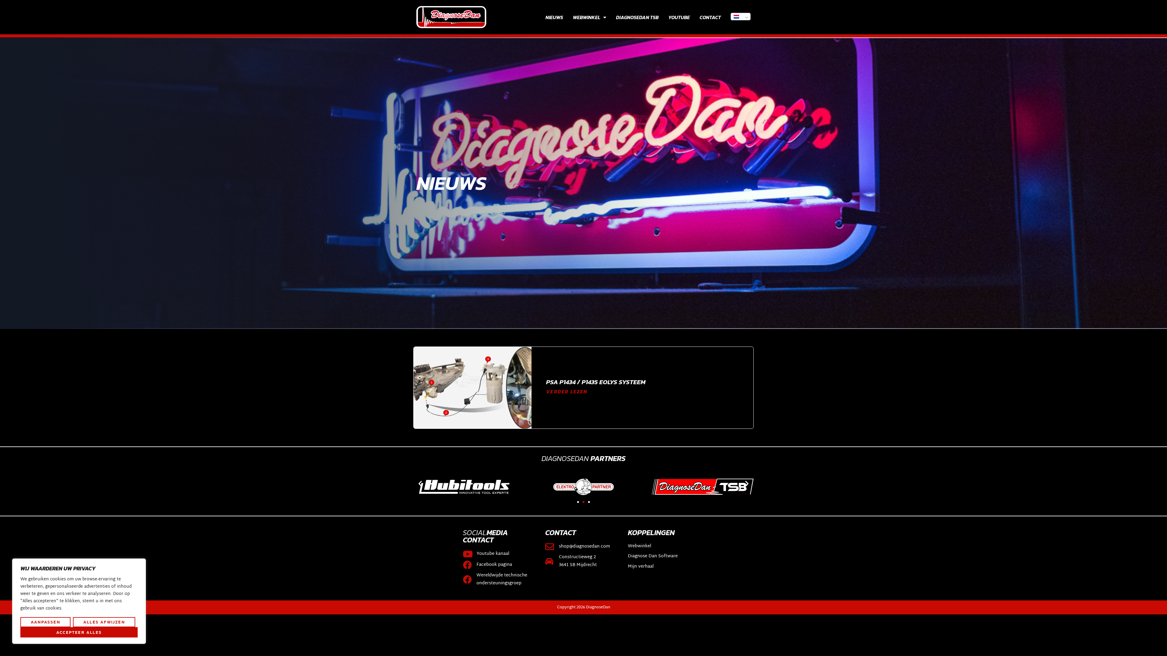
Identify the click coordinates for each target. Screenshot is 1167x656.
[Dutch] (740, 16)
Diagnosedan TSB (637, 17)
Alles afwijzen (104, 622)
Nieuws (554, 17)
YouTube (679, 17)
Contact (710, 17)
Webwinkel (586, 17)
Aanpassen (45, 622)
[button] (420, 483)
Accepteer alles (79, 632)
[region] (79, 601)
